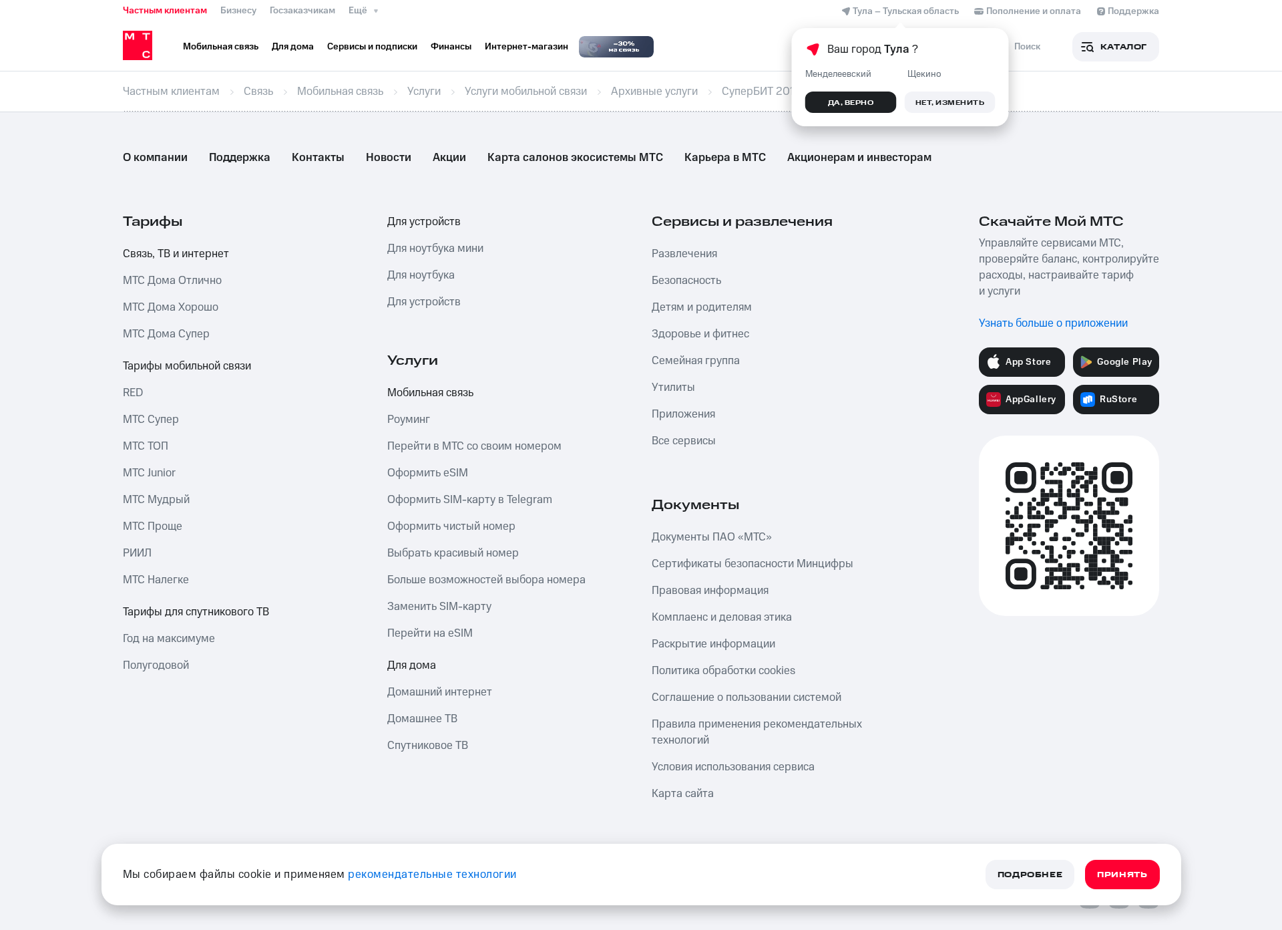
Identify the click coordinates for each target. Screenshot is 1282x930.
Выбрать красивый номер (453, 553)
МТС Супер (151, 420)
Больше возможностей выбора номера (486, 580)
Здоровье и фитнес (700, 334)
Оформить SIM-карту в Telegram (469, 500)
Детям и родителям (702, 307)
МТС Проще (152, 526)
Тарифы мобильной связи (187, 366)
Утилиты (673, 387)
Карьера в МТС (725, 158)
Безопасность (686, 281)
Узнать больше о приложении (1053, 323)
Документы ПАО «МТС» (712, 537)
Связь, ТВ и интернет (176, 254)
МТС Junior (149, 473)
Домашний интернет (439, 692)
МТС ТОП (145, 446)
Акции (449, 158)
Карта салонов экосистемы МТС (575, 158)
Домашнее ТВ (422, 719)
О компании (155, 158)
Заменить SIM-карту (439, 607)
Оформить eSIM (427, 473)
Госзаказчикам (302, 10)
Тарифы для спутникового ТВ (196, 612)
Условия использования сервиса (733, 767)
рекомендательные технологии (432, 875)
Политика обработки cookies (723, 671)
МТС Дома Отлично (172, 281)
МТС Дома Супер (166, 334)
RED (133, 393)
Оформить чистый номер (451, 526)
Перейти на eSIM (430, 633)
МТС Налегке (156, 580)
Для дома (411, 665)
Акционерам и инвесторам (859, 158)
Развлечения (684, 254)
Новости (388, 158)
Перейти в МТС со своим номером (474, 446)
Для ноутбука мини (435, 249)
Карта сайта (683, 794)
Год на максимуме (169, 639)
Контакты (318, 158)
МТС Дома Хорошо (170, 307)
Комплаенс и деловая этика (722, 617)
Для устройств (424, 222)
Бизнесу (238, 10)
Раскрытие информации (713, 644)
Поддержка (239, 158)
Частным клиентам (165, 10)
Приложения (683, 414)
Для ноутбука (421, 275)
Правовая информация (710, 591)
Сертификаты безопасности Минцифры (752, 564)
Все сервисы (684, 441)
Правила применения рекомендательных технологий (757, 732)
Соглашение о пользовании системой (746, 697)
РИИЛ (137, 553)
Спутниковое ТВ (427, 746)
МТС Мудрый (156, 500)
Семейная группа (696, 361)
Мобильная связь (430, 393)
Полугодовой (156, 665)
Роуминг (408, 420)
